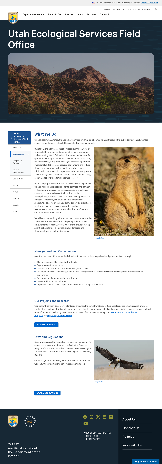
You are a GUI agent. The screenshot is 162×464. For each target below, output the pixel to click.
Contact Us (18, 178)
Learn (80, 14)
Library (16, 198)
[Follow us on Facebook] (86, 417)
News (15, 191)
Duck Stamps (128, 9)
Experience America (33, 14)
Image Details (99, 238)
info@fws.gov (92, 439)
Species (69, 14)
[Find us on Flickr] (112, 417)
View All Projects (46, 324)
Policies (128, 436)
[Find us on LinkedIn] (105, 417)
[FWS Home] (13, 18)
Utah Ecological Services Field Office (21, 137)
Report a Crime (144, 9)
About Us (17, 147)
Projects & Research (17, 162)
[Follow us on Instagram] (92, 417)
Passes (107, 9)
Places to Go (54, 14)
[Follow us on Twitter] (99, 417)
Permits (116, 9)
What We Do (18, 154)
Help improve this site (146, 461)
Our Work (104, 14)
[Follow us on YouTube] (86, 424)
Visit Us (16, 185)
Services (91, 14)
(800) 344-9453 (92, 436)
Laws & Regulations (18, 171)
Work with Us (132, 445)
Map (15, 211)
